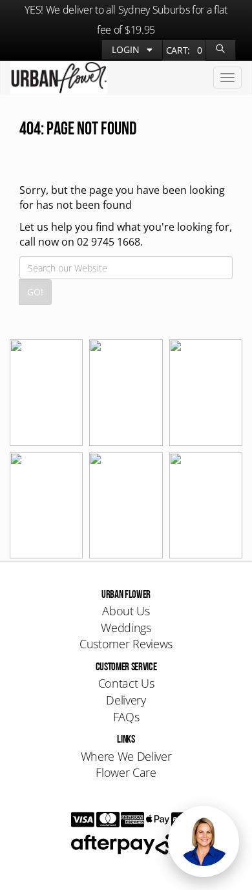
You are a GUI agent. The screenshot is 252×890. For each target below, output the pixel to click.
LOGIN (127, 49)
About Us (125, 611)
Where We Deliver (126, 756)
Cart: (184, 50)
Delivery (125, 700)
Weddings (126, 627)
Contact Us (126, 683)
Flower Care (126, 772)
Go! (35, 292)
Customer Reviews (126, 644)
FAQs (126, 717)
